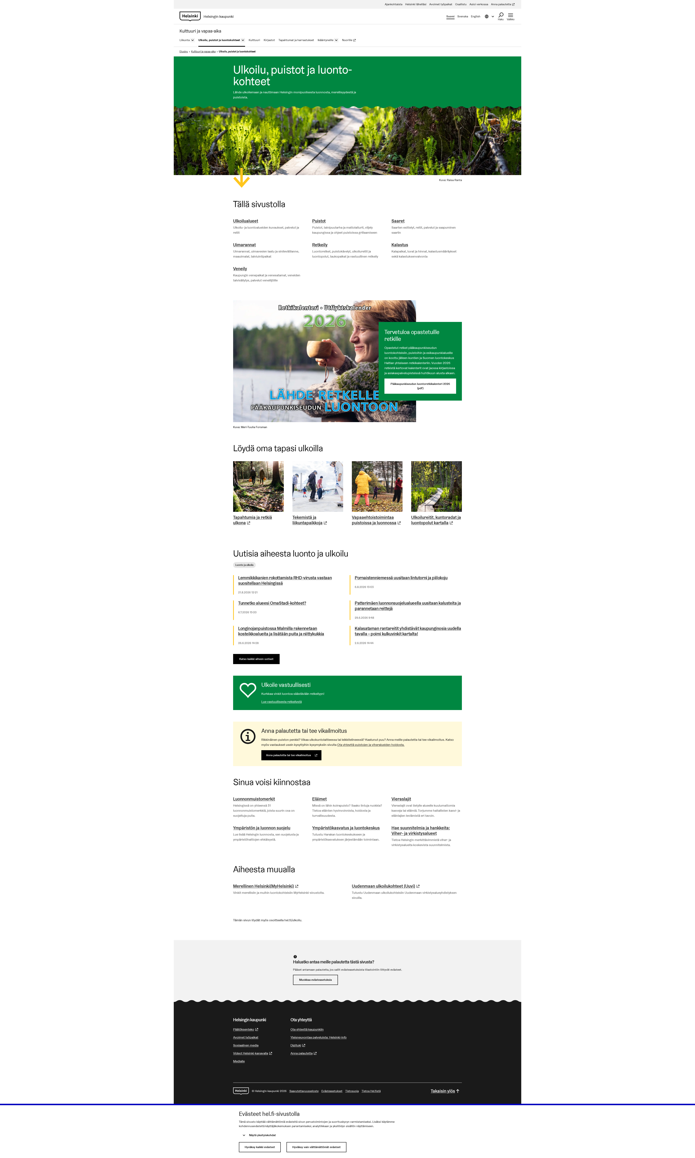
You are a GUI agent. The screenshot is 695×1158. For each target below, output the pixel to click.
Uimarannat (244, 245)
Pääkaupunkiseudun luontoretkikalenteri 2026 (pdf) (420, 386)
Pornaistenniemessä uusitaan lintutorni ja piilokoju (401, 578)
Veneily (240, 268)
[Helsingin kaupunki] (241, 1091)
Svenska (462, 16)
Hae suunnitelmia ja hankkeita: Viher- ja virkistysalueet (420, 830)
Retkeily (320, 245)
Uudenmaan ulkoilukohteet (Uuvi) (386, 886)
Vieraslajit (401, 799)
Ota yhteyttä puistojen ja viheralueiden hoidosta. (371, 745)
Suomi (450, 16)
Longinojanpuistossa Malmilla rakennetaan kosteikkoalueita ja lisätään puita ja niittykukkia (281, 631)
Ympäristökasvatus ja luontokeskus (346, 828)
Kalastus (399, 245)
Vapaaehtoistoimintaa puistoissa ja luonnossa (377, 520)
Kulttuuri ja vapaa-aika (203, 51)
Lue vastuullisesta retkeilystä (281, 702)
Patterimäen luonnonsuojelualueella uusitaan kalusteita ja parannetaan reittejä (408, 605)
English (475, 16)
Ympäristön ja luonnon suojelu (261, 828)
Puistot (319, 221)
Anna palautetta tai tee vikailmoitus (293, 755)
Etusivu (184, 51)
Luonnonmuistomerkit (254, 799)
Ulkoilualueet (245, 221)
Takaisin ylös (443, 1091)
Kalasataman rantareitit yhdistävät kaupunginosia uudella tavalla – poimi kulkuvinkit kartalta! (408, 631)
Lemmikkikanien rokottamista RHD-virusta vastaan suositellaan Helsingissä (285, 580)
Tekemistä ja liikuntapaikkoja (317, 520)
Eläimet (319, 799)
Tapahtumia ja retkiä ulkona (258, 520)
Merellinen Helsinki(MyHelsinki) (266, 886)
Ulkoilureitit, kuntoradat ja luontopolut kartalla (436, 520)
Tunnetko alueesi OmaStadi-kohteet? (272, 603)
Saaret (398, 221)
